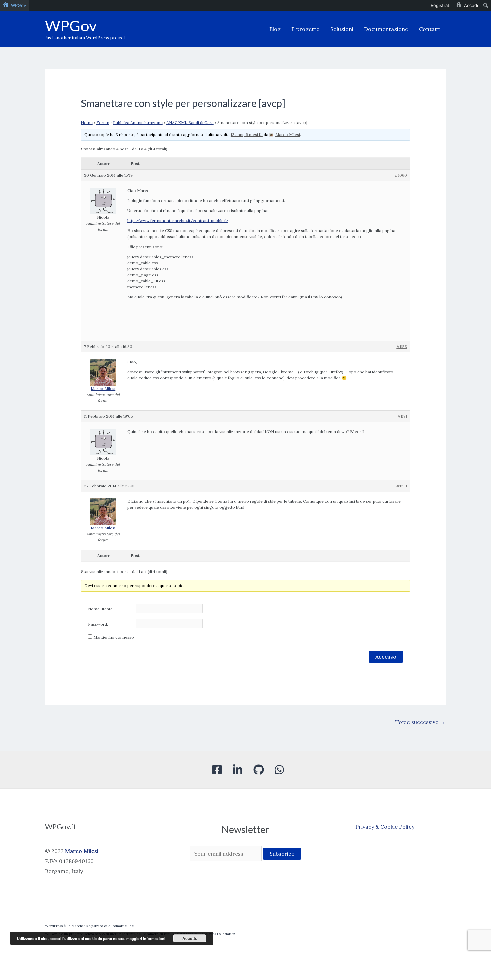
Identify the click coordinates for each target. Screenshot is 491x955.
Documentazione (386, 29)
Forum (102, 122)
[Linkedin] (237, 769)
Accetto (189, 938)
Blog (275, 29)
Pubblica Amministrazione (138, 122)
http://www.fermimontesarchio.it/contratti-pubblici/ (177, 220)
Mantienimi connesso (113, 637)
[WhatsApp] (279, 769)
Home (87, 122)
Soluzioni (341, 29)
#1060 (401, 175)
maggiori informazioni (145, 938)
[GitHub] (258, 769)
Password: (98, 624)
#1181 (402, 416)
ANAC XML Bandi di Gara (190, 122)
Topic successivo (420, 722)
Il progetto (305, 29)
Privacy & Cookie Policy (384, 826)
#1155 (401, 346)
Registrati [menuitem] (440, 5)
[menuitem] (14, 5)
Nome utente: (101, 608)
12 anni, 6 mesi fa (247, 134)
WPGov (71, 26)
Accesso (385, 656)
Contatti (430, 29)
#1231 (401, 485)
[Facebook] (217, 769)
